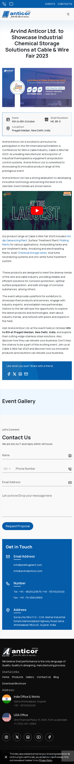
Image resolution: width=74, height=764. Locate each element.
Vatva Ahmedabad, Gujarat (30, 701)
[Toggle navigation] (68, 14)
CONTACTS (65, 4)
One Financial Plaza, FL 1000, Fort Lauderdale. (41, 719)
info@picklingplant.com (28, 565)
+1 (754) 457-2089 (25, 723)
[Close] (6, 757)
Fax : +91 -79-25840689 (28, 597)
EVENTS (50, 4)
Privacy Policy (45, 760)
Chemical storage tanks (32, 252)
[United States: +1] (6, 469)
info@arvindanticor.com (28, 571)
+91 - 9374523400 (53, 591)
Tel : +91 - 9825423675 (27, 591)
